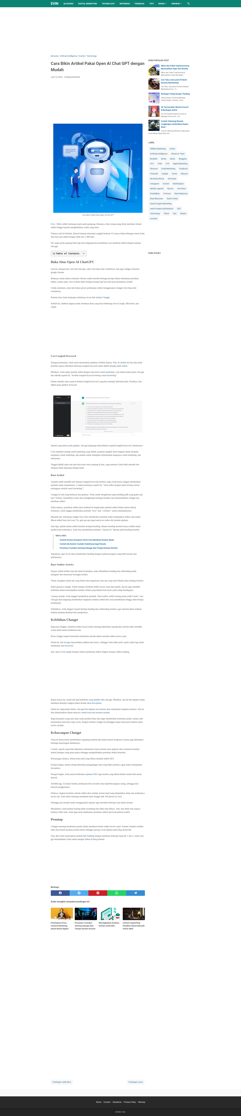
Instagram (154, 184)
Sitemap (141, 1102)
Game (174, 174)
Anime (172, 149)
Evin (54, 4)
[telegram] (135, 893)
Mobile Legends (157, 188)
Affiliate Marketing (158, 149)
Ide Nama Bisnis (157, 179)
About (98, 1102)
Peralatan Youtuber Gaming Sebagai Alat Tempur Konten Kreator (89, 548)
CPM (160, 164)
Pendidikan (155, 193)
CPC (152, 164)
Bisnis (161, 4)
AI (112, 233)
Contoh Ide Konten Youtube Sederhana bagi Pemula (83, 544)
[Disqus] (98, 1032)
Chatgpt (106, 297)
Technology (108, 4)
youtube (153, 218)
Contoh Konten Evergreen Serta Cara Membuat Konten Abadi (87, 540)
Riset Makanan (180, 193)
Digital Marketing (87, 4)
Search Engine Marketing (161, 203)
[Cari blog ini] (188, 3)
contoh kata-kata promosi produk (95, 712)
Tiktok (166, 213)
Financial (140, 4)
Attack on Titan (177, 154)
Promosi (167, 193)
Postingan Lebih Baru (61, 1082)
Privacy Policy (130, 1102)
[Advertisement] (120, 30)
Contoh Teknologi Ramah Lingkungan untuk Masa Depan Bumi (174, 124)
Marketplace (178, 184)
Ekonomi (154, 169)
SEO (179, 208)
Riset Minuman (156, 198)
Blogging (68, 4)
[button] (69, 253)
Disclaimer (117, 1102)
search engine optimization (161, 208)
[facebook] (60, 893)
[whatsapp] (116, 893)
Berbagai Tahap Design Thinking (175, 94)
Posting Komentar (72, 77)
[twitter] (79, 893)
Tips (151, 4)
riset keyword (67, 645)
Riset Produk (172, 198)
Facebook (183, 169)
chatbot (123, 362)
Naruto (170, 188)
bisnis (172, 159)
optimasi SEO (91, 774)
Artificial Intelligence (158, 154)
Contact (106, 1102)
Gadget (165, 174)
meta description (94, 703)
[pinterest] (97, 893)
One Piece (181, 188)
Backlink (153, 159)
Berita (163, 159)
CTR (167, 164)
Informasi (125, 4)
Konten (166, 184)
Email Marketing (168, 169)
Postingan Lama (135, 1082)
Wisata (183, 213)
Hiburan (175, 4)
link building (88, 836)
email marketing (107, 372)
